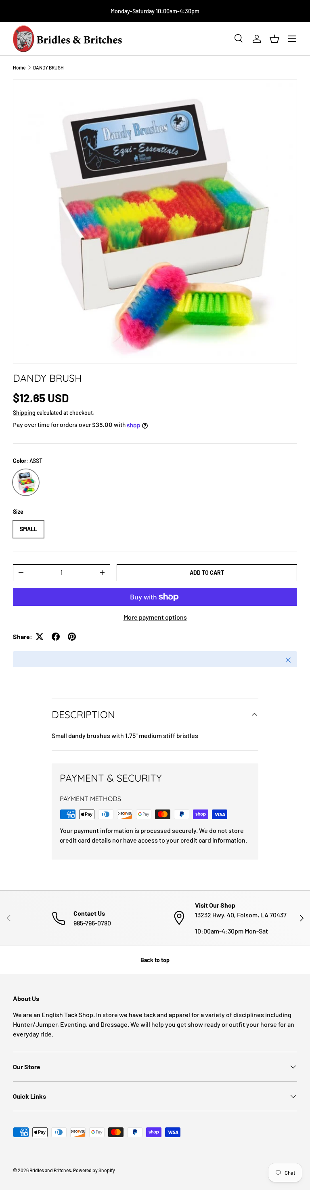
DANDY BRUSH (48, 67)
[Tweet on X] (39, 637)
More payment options (155, 617)
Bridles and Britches (50, 1170)
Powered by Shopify (94, 1170)
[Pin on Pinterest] (72, 637)
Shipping (24, 412)
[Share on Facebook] (56, 637)
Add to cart (207, 572)
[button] (274, 39)
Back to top (155, 960)
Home (19, 67)
